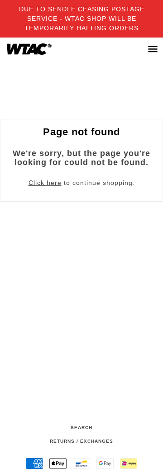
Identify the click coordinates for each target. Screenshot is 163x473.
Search (81, 427)
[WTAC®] (38, 49)
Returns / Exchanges (81, 441)
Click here (45, 182)
